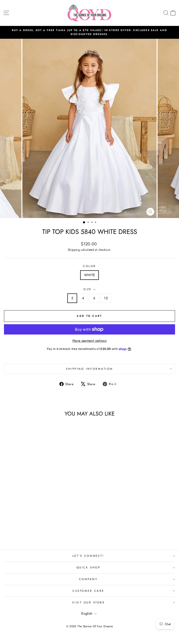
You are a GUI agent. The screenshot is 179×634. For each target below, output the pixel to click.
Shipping (74, 250)
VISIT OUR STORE (88, 602)
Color (89, 266)
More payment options (89, 340)
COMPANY (88, 579)
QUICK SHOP (88, 567)
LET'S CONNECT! (88, 556)
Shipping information (89, 369)
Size (89, 289)
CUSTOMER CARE (88, 591)
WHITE (89, 275)
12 (106, 298)
